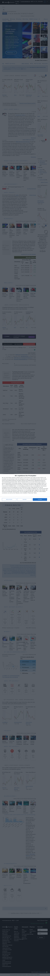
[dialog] (25, 488)
